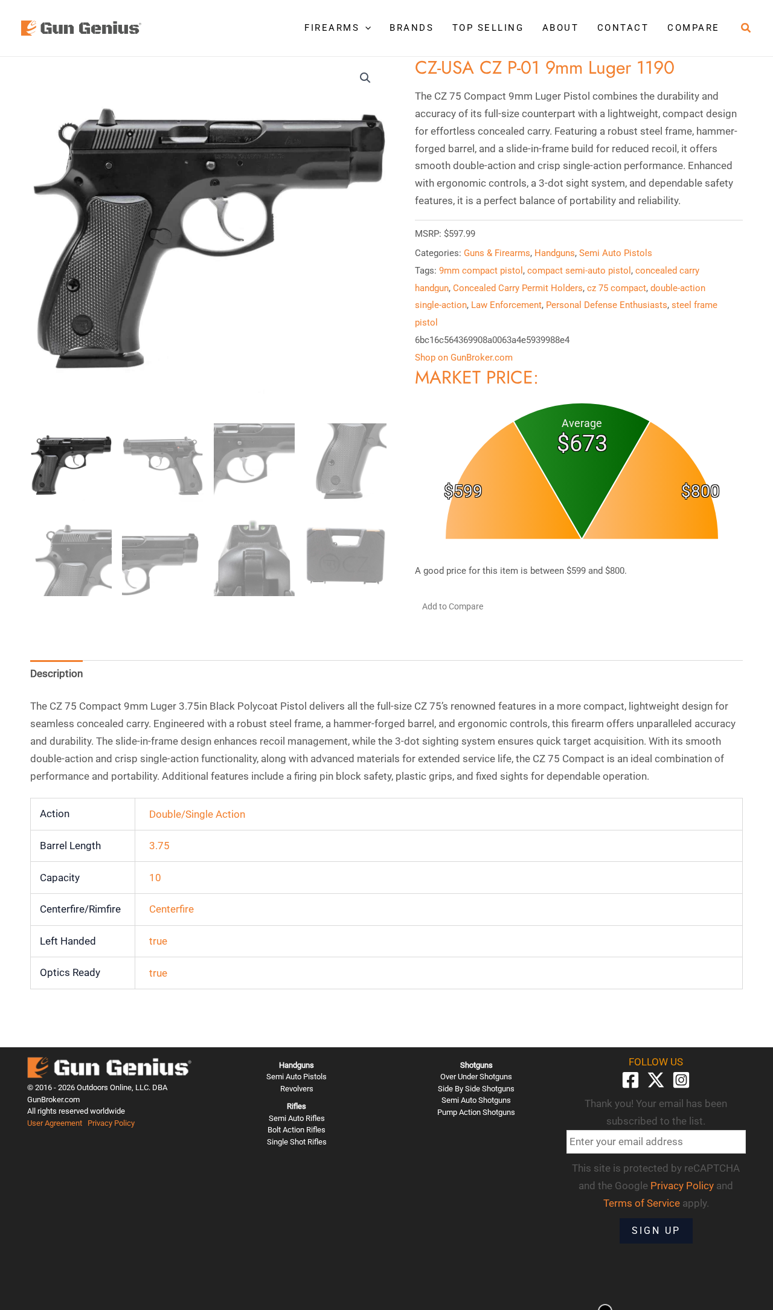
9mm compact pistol (481, 270)
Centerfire (171, 909)
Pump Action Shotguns (476, 1112)
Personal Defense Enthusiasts (606, 305)
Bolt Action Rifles (297, 1129)
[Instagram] (681, 1080)
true (158, 941)
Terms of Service (641, 1203)
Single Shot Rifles (297, 1141)
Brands (412, 27)
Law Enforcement (506, 305)
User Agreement (54, 1123)
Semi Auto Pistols (615, 253)
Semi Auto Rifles (297, 1118)
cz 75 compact (616, 288)
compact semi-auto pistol (579, 270)
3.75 (159, 846)
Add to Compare (452, 606)
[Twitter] (656, 1080)
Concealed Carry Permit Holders (518, 288)
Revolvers (296, 1088)
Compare (693, 27)
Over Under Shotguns (476, 1076)
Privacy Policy (111, 1123)
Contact (623, 27)
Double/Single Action (197, 814)
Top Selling (488, 27)
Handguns (554, 253)
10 (155, 878)
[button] (365, 28)
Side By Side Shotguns (476, 1088)
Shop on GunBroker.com (464, 357)
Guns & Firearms (497, 253)
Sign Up (656, 1230)
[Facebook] (630, 1080)
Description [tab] (56, 673)
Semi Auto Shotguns (476, 1100)
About (560, 27)
